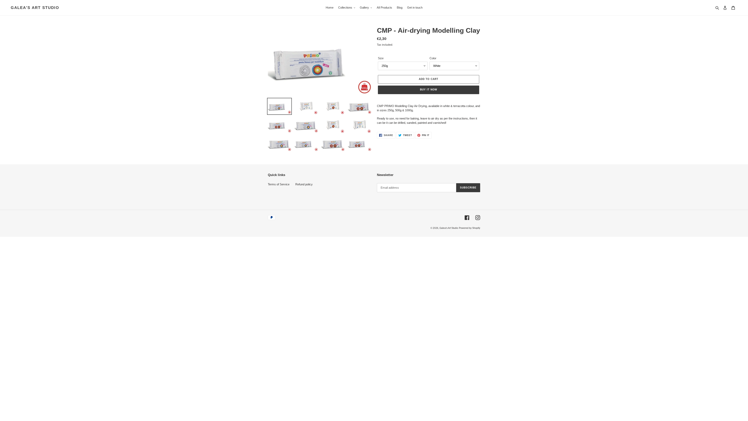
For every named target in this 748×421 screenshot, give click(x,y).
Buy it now (428, 89)
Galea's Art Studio (35, 7)
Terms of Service (278, 184)
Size (381, 58)
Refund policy (304, 184)
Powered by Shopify (469, 228)
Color (433, 58)
